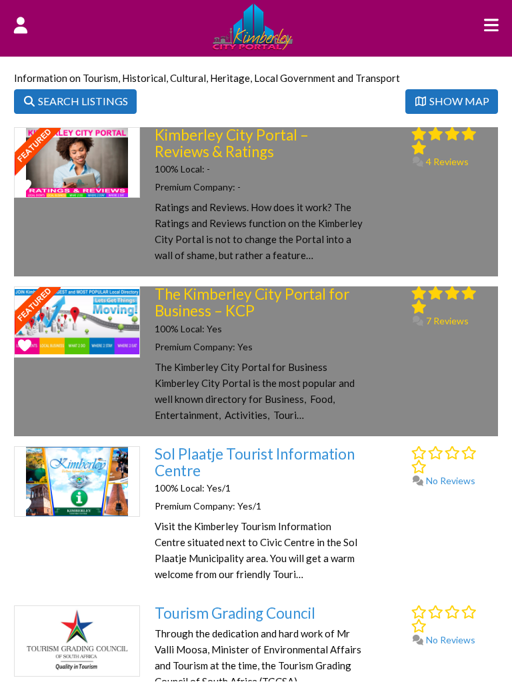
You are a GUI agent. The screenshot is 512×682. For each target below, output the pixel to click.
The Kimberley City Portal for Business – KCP (252, 302)
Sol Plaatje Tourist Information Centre (255, 462)
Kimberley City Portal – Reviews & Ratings (232, 143)
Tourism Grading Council (235, 613)
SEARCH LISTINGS (82, 101)
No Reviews (449, 480)
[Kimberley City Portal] (253, 46)
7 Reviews (446, 320)
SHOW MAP (458, 101)
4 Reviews (446, 161)
